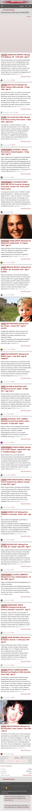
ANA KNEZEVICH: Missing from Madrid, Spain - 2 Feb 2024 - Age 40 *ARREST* (15, 356)
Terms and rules (12, 786)
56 (14, 262)
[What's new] (26, 6)
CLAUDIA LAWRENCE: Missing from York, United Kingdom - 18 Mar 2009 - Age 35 (16, 577)
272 (14, 349)
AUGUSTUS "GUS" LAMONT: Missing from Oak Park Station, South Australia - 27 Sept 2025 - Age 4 (15, 421)
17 (13, 414)
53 (14, 507)
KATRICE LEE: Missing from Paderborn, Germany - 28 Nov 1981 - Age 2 (16, 514)
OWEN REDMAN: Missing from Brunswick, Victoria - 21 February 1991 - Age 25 (15, 639)
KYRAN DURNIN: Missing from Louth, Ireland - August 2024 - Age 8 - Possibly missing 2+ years (16, 449)
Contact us (4, 786)
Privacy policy (21, 786)
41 (13, 442)
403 (14, 145)
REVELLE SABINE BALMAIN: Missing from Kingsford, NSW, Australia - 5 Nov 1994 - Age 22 (16, 672)
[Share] (10, 80)
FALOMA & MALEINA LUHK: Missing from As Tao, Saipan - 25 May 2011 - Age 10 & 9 (14, 388)
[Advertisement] (16, 35)
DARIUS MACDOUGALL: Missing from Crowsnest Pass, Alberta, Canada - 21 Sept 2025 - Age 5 (15, 482)
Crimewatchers (6, 783)
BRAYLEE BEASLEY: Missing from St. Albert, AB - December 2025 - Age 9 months (16, 269)
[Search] (30, 6)
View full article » (26, 76)
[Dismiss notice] (28, 796)
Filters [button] (28, 16)
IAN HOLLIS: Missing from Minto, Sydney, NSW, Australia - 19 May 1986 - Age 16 (15, 87)
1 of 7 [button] (11, 757)
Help (27, 786)
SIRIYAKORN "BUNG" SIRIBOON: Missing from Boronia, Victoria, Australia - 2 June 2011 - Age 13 (15, 607)
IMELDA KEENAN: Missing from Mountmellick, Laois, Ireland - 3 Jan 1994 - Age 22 (16, 728)
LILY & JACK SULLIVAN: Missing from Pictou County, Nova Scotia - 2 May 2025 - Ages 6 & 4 (16, 119)
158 (14, 475)
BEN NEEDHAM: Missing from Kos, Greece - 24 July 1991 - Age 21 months (14, 326)
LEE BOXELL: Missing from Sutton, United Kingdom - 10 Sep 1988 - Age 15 (15, 152)
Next (16, 757)
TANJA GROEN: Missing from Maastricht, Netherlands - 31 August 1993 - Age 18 (16, 243)
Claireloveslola (27, 775)
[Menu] (2, 6)
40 (14, 80)
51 (14, 381)
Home (3, 788)
